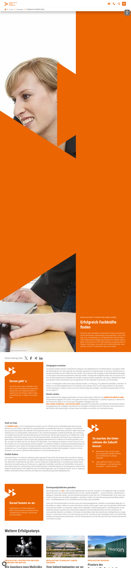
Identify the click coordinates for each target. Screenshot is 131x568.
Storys (11, 9)
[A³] (11, 3)
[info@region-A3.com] (109, 4)
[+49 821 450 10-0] (114, 4)
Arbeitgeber (19, 9)
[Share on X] (26, 358)
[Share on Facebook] (30, 358)
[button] (4, 564)
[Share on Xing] (35, 358)
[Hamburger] (124, 4)
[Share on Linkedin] (40, 358)
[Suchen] (119, 4)
